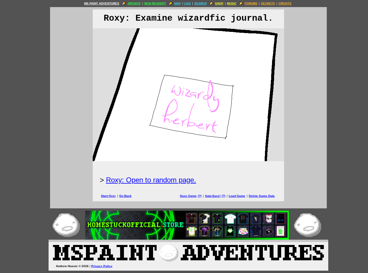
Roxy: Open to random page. (151, 180)
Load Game (237, 195)
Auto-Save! (213, 195)
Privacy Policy (101, 266)
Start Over (108, 195)
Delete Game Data (262, 195)
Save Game (188, 195)
